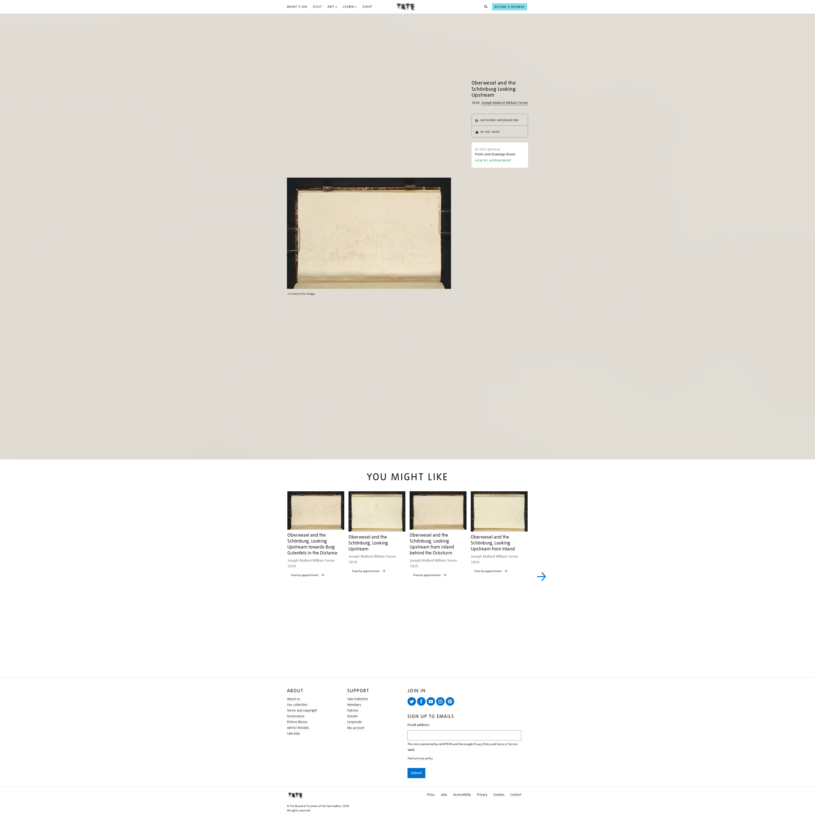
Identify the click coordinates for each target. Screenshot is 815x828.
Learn (348, 7)
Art (330, 7)
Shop (367, 7)
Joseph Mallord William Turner (504, 103)
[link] (301, 478)
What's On (297, 7)
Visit (317, 7)
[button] (484, 7)
